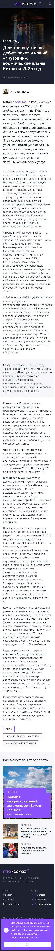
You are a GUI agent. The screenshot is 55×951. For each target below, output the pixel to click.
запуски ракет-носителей (22, 736)
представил (21, 102)
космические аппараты (21, 743)
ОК (27, 944)
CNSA (9, 729)
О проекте (8, 894)
